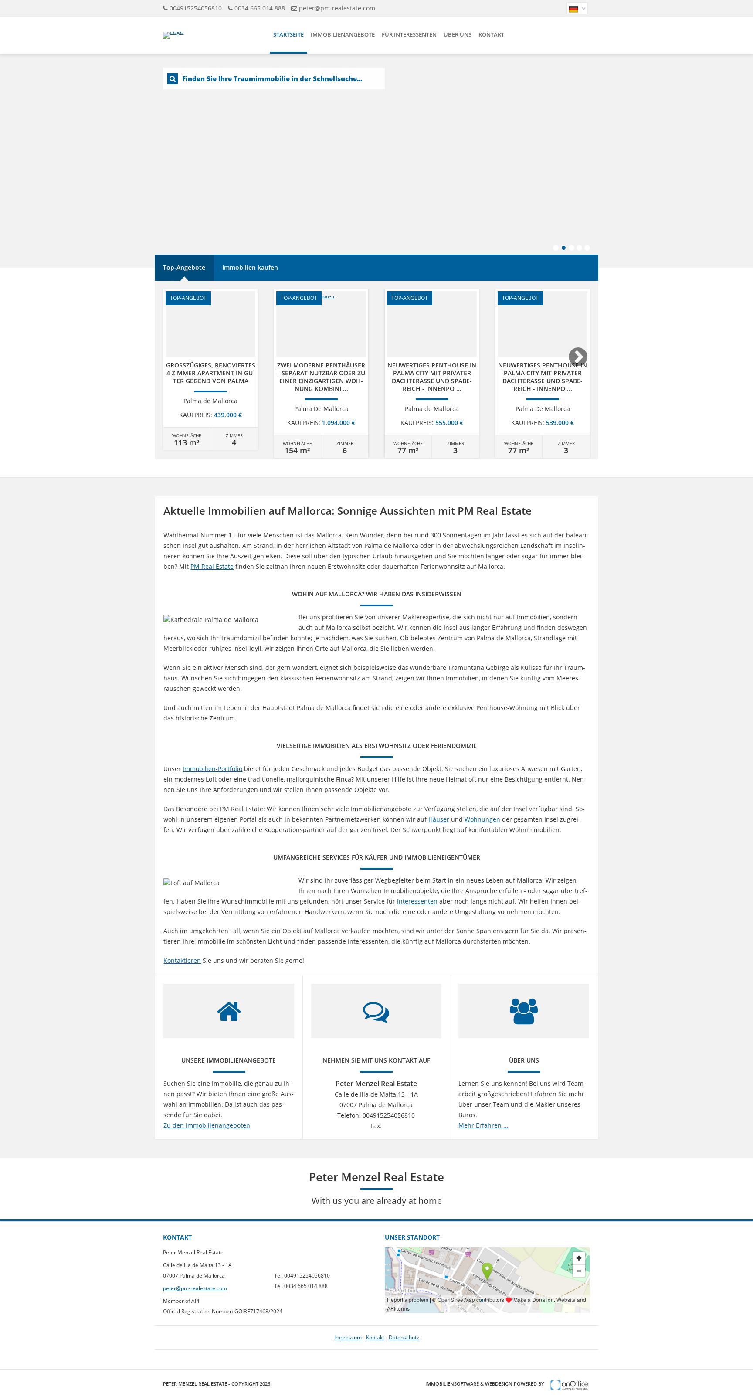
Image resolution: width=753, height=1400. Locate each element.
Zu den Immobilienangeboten (206, 1125)
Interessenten (417, 901)
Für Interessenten (409, 34)
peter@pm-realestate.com (337, 8)
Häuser (438, 819)
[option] (210, 369)
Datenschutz (404, 1337)
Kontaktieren (182, 960)
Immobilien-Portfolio (212, 769)
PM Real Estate (212, 566)
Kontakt (491, 34)
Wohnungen (482, 819)
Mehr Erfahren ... (483, 1125)
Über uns (457, 34)
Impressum (348, 1337)
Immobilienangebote (343, 34)
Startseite (288, 34)
